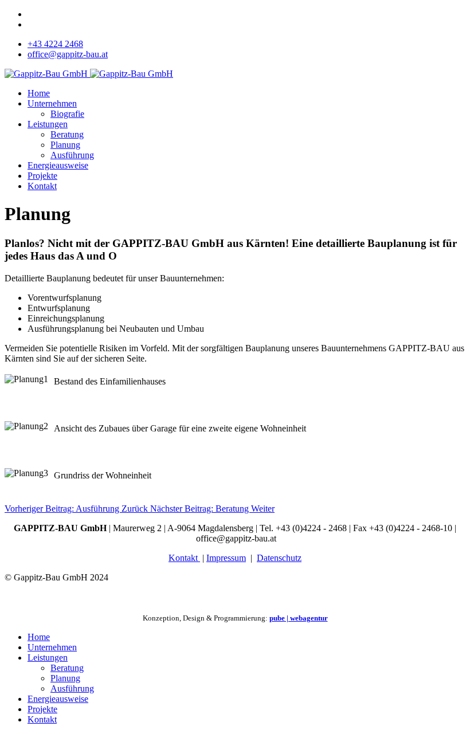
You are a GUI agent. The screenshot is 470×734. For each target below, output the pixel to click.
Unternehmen (52, 103)
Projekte (42, 175)
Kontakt (42, 186)
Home (39, 93)
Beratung (67, 134)
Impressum (226, 558)
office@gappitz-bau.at (68, 54)
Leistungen (48, 124)
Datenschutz (279, 558)
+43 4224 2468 (55, 44)
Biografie (67, 114)
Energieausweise (58, 165)
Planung (65, 145)
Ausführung (72, 155)
